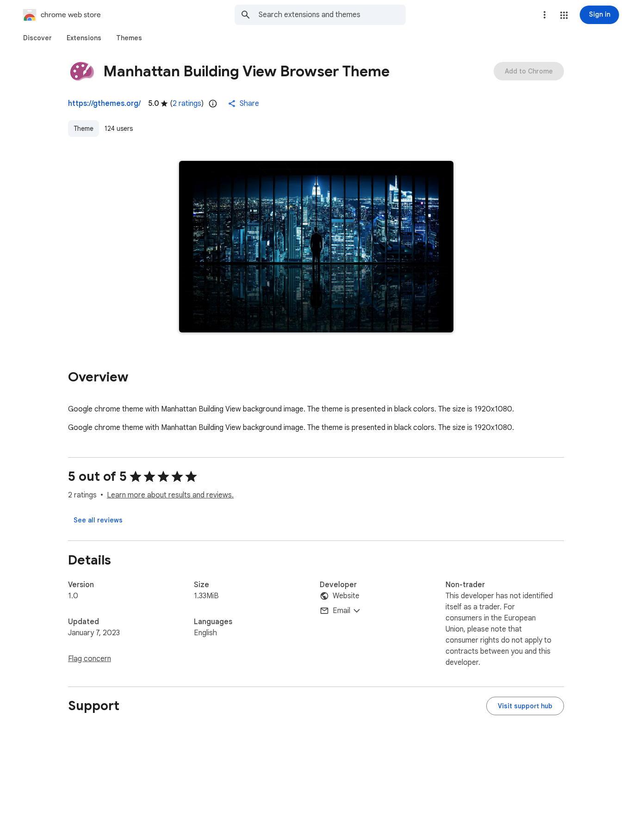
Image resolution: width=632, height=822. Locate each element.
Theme (83, 128)
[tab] (37, 38)
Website (346, 596)
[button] (564, 15)
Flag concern (89, 658)
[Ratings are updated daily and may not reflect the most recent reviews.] (213, 103)
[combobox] (332, 14)
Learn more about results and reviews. (170, 495)
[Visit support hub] (525, 706)
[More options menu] (544, 15)
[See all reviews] (98, 520)
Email (341, 610)
